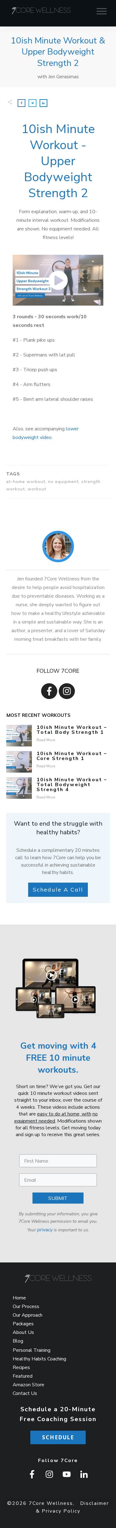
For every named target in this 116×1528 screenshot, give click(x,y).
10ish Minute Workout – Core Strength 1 (72, 756)
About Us (23, 1332)
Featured (22, 1376)
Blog (18, 1341)
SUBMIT (57, 1198)
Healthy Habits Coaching (39, 1358)
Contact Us (25, 1393)
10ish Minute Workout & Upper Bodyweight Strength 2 (58, 52)
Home (19, 1297)
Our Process (26, 1306)
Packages (23, 1323)
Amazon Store (28, 1384)
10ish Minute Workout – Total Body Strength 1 (72, 730)
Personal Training (31, 1350)
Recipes (21, 1367)
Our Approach (27, 1315)
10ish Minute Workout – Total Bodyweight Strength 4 (72, 784)
